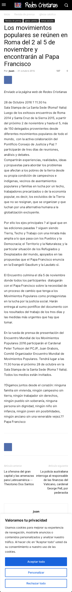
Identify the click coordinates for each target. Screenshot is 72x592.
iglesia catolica (47, 14)
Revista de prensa (24, 14)
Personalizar (36, 572)
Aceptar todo (36, 561)
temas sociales (47, 20)
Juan (11, 70)
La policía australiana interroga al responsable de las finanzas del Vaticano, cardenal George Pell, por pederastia (52, 482)
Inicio (7, 14)
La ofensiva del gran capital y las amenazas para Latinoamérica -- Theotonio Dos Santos (19, 478)
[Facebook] (8, 80)
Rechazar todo (36, 583)
